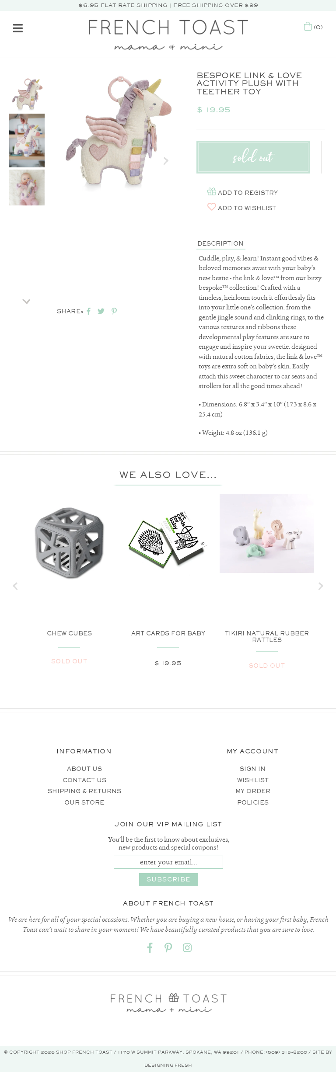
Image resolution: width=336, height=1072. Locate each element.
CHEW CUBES (69, 633)
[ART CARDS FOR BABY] (168, 541)
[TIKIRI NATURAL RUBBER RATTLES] (267, 533)
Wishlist (253, 780)
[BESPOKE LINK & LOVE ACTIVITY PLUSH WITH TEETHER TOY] (27, 93)
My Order (252, 791)
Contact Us (84, 780)
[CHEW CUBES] (69, 541)
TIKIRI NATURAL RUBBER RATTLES (267, 636)
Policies (253, 802)
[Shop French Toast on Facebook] (149, 949)
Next (27, 298)
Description (220, 243)
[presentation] (15, 586)
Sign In (253, 769)
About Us (84, 769)
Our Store (84, 802)
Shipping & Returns (84, 791)
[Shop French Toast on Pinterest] (168, 949)
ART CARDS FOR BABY (168, 633)
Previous (27, 64)
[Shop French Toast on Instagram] (187, 949)
